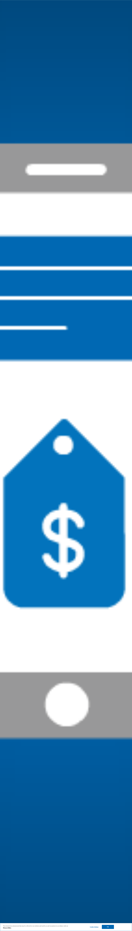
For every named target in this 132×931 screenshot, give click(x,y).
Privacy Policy (7, 927)
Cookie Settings (94, 927)
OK (108, 927)
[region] (66, 927)
